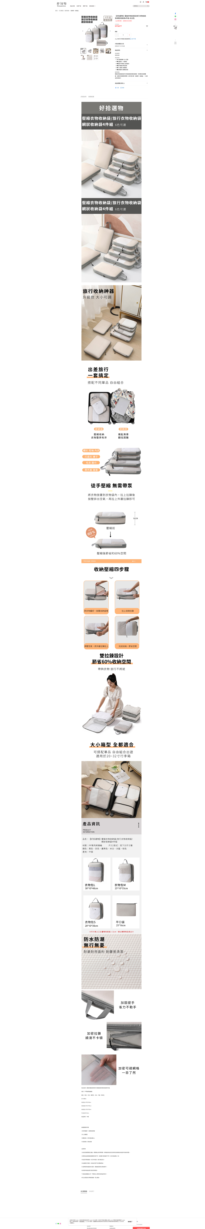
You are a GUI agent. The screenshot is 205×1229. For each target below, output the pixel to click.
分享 (118, 87)
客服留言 (111, 1226)
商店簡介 (89, 1226)
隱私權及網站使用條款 (92, 1228)
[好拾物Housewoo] (61, 4)
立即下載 (133, 39)
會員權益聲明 (112, 1228)
